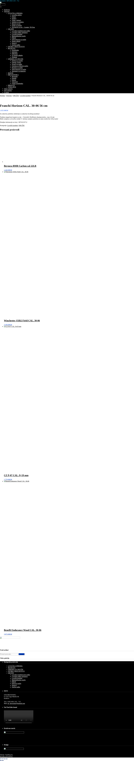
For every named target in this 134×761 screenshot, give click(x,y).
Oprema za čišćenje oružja (20, 66)
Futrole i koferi (16, 62)
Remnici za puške (17, 68)
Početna (2, 95)
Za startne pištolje (17, 55)
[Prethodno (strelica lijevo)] (1, 760)
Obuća (14, 17)
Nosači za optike (17, 64)
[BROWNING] (5, 2)
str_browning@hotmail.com (16, 703)
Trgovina (7, 11)
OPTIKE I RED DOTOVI (16, 46)
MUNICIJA (11, 48)
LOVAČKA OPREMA (15, 13)
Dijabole (14, 57)
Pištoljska (15, 53)
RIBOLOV (11, 85)
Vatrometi (15, 82)
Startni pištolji (16, 41)
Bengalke (15, 76)
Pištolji (14, 38)
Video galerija (8, 89)
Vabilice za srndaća (18, 22)
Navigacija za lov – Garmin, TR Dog (23, 27)
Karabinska (15, 50)
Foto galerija (8, 90)
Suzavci (14, 43)
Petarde (14, 78)
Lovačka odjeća (17, 15)
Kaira (15, 755)
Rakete (14, 80)
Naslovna (7, 10)
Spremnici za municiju (19, 71)
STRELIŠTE (12, 87)
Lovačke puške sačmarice (20, 32)
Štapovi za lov (16, 24)
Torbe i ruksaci (16, 20)
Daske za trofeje (17, 25)
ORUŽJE (11, 29)
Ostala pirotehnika (17, 83)
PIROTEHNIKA (13, 75)
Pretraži (21, 654)
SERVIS (10, 73)
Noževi (14, 18)
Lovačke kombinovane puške (21, 31)
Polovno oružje (16, 683)
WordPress (16, 756)
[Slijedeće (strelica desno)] (3, 760)
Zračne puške (16, 45)
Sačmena (14, 52)
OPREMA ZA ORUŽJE (15, 59)
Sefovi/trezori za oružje (19, 39)
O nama (6, 92)
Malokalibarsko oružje (19, 36)
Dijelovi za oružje (17, 61)
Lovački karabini (17, 34)
